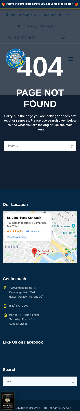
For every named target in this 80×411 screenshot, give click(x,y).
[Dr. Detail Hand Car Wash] (16, 58)
